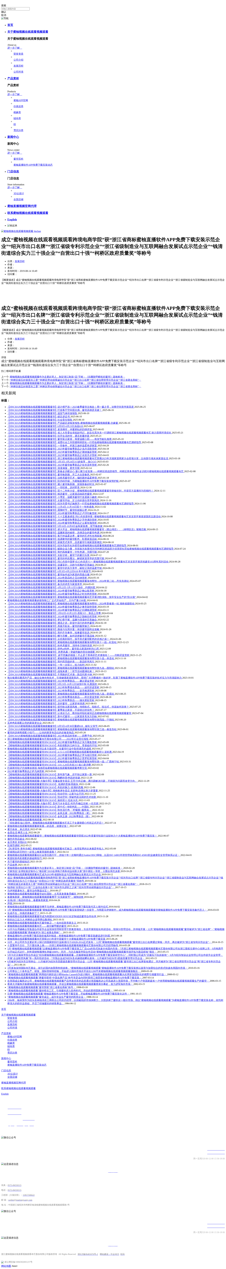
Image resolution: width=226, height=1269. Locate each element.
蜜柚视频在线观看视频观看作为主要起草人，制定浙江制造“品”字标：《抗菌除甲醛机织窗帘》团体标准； (65, 868)
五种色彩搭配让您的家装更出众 (24, 723)
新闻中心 (13, 137)
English (12, 219)
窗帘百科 (18, 159)
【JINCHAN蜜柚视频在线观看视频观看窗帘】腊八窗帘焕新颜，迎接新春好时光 (51, 484)
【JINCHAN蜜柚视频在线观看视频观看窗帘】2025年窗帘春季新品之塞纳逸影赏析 (52, 452)
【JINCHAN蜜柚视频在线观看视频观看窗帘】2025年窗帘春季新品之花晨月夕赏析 (52, 455)
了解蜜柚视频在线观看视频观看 (24, 819)
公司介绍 (18, 60)
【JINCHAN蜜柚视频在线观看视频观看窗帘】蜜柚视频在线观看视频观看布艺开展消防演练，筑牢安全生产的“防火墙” (72, 597)
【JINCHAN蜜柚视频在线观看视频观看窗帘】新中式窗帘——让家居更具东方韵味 (52, 716)
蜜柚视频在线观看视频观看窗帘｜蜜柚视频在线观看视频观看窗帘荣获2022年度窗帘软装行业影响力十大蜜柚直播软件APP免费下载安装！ (82, 835)
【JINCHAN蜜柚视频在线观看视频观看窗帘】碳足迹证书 (38, 416)
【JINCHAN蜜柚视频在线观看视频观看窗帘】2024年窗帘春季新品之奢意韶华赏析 (52, 606)
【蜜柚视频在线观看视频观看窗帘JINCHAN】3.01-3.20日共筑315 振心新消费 (49, 764)
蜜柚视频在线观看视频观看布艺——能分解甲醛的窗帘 (37, 926)
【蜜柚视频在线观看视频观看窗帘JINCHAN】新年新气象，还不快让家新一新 (50, 774)
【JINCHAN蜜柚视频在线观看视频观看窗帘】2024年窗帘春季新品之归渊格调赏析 (52, 610)
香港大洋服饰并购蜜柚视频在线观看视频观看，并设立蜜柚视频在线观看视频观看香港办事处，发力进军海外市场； (70, 984)
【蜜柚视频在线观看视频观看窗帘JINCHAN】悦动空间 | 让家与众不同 (45, 794)
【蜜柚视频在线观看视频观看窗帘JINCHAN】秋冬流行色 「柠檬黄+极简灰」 (49, 810)
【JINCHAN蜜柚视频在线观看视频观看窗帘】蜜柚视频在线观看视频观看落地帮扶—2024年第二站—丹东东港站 (68, 581)
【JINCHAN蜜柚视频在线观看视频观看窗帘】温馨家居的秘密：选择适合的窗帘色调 (53, 532)
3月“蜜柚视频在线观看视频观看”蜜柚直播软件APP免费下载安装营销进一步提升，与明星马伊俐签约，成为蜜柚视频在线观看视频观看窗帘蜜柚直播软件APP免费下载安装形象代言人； (107, 910)
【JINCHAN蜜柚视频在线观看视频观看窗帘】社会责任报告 (40, 419)
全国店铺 (18, 199)
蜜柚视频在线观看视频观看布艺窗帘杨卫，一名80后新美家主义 (42, 922)
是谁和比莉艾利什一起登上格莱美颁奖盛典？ (32, 852)
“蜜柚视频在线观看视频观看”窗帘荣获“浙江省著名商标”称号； (41, 987)
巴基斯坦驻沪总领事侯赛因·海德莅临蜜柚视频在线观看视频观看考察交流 (47, 768)
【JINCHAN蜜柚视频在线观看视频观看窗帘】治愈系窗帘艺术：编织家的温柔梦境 (52, 477)
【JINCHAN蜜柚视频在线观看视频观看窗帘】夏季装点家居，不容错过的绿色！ (51, 710)
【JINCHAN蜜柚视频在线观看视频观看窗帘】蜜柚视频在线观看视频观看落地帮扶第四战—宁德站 (61, 719)
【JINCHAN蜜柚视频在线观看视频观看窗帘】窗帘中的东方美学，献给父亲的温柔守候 (54, 568)
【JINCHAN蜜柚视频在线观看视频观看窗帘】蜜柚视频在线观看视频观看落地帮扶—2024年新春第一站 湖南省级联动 (71, 603)
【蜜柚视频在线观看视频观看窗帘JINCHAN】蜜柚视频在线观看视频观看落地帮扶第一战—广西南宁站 (63, 761)
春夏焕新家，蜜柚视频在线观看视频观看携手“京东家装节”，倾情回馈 (45, 897)
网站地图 (6, 1266)
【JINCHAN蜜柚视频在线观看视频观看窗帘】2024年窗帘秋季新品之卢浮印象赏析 (52, 513)
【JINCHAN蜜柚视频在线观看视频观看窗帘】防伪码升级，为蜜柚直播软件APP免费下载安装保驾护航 (63, 481)
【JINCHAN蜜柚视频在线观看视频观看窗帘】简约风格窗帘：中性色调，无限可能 (52, 552)
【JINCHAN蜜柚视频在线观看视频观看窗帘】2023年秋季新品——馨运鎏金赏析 (51, 681)
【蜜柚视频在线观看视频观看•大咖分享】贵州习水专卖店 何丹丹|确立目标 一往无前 (53, 803)
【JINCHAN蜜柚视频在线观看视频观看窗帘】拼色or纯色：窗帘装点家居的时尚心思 (53, 648)
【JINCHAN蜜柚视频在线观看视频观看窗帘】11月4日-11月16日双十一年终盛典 (51, 507)
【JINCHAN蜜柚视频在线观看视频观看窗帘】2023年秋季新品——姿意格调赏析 (51, 690)
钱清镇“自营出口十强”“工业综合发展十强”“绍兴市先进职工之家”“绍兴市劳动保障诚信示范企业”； (61, 887)
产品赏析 (13, 78)
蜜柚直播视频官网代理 (22, 206)
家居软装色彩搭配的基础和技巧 (24, 858)
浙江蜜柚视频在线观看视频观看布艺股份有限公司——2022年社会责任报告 (48, 739)
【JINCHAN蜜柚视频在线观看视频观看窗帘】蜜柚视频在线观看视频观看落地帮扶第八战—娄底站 (61, 694)
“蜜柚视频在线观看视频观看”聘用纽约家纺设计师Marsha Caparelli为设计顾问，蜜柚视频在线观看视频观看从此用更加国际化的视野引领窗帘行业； (87, 974)
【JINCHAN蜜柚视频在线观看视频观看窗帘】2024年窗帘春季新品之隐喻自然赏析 (52, 616)
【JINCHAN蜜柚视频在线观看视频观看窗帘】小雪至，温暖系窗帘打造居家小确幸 (52, 497)
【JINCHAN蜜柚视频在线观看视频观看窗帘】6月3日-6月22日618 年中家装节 (49, 571)
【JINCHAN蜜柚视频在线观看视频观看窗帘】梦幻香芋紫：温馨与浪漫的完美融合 (52, 619)
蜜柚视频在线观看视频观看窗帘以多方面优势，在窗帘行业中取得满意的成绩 (49, 748)
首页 (10, 25)
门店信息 (13, 171)
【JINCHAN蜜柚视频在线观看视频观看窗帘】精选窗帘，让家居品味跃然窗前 (50, 494)
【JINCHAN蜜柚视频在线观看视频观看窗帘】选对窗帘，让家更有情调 (46, 703)
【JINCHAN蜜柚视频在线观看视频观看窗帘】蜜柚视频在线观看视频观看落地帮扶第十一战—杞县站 (62, 642)
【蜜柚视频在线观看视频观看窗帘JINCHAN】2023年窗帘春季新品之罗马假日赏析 (52, 755)
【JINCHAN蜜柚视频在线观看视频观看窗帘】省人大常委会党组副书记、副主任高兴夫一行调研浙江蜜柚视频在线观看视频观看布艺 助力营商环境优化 (89, 432)
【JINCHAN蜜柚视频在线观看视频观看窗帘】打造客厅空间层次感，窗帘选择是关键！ (54, 410)
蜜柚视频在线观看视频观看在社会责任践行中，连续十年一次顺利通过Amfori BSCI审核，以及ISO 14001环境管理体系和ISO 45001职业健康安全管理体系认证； (93, 855)
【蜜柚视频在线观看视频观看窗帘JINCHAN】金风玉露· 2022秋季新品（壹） (49, 816)
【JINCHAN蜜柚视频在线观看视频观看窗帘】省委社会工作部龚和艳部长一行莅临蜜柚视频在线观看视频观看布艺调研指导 (74, 442)
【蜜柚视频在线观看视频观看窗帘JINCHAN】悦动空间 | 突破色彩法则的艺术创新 (52, 797)
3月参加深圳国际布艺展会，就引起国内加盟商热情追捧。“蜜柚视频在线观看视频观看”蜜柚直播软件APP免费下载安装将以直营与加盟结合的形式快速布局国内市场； (97, 968)
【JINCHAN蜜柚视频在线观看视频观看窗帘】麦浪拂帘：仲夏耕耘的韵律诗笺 (50, 429)
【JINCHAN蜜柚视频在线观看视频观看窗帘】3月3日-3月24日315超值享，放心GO (52, 461)
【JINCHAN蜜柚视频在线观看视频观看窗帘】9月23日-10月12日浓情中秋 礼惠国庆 (52, 684)
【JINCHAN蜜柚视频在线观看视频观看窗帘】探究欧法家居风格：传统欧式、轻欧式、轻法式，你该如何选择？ (68, 706)
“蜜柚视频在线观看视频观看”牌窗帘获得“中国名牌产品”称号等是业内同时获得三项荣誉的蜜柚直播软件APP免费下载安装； (74, 977)
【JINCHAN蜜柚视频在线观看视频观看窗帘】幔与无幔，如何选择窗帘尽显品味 (51, 635)
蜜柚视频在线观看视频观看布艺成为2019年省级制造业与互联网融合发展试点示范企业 (54, 874)
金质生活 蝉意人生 (17, 832)
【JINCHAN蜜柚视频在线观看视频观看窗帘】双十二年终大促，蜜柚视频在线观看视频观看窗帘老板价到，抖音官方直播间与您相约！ (80, 490)
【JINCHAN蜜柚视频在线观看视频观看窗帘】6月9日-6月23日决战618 (45, 426)
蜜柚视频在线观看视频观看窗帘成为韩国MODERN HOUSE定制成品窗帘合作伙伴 (52, 916)
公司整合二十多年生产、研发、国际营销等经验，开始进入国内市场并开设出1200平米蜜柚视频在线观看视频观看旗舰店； (74, 971)
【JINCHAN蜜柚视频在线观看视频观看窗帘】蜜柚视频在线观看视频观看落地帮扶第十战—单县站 (61, 658)
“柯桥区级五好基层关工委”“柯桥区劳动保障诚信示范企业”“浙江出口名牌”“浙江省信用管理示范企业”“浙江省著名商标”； (73, 884)
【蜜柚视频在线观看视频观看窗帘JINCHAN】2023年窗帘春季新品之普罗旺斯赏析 (52, 758)
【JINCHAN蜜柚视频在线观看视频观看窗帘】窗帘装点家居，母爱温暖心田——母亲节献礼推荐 (59, 439)
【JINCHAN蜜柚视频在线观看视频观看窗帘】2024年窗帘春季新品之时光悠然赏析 (52, 594)
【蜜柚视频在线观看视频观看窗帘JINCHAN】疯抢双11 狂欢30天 (42, 800)
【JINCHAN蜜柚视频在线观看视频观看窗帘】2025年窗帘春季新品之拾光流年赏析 (52, 465)
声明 (10, 903)
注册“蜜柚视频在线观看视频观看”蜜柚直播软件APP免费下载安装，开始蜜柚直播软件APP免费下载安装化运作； (68, 993)
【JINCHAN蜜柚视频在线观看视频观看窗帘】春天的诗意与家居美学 (45, 584)
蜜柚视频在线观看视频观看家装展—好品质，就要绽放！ (38, 826)
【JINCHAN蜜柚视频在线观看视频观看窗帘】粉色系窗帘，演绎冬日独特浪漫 (50, 645)
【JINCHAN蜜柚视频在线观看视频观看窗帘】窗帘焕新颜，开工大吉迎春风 (48, 474)
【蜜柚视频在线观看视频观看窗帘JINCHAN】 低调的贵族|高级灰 (43, 784)
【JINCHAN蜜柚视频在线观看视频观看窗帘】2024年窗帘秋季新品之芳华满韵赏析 (52, 519)
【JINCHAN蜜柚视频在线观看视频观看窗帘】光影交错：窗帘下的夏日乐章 (48, 555)
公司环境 (18, 71)
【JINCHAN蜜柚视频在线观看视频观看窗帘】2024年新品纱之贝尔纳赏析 (47, 577)
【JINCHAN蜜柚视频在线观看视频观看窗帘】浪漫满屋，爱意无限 (43, 468)
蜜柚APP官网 (21, 100)
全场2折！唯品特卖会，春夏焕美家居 (28, 900)
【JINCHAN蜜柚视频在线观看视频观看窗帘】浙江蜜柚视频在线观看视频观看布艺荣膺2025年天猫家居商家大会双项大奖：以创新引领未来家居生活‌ (88, 458)
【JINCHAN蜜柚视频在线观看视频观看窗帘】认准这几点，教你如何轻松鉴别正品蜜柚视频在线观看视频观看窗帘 (69, 713)
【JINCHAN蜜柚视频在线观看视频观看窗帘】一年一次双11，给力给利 (46, 665)
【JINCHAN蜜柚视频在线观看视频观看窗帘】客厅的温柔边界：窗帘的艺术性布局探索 (54, 536)
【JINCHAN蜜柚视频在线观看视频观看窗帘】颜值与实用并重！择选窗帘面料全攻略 (53, 629)
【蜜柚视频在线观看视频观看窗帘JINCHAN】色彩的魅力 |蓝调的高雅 (45, 787)
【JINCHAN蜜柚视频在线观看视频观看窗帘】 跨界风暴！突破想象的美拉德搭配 (51, 652)
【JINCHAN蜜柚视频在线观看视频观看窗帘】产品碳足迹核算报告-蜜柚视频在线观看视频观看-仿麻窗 (63, 423)
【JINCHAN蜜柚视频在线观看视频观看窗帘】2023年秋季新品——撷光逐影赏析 (51, 700)
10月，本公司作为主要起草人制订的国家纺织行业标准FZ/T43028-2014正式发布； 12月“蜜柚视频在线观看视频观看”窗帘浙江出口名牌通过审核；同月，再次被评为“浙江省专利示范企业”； (109, 942)
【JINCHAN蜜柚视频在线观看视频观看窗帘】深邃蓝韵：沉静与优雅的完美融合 (51, 565)
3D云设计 (19, 193)
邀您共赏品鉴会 (16, 839)
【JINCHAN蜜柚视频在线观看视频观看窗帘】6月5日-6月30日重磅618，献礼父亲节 (52, 726)
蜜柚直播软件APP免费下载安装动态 (33, 165)
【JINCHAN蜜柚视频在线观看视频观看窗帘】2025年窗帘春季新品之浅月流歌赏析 (52, 448)
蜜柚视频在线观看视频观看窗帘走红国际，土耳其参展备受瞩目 (42, 893)
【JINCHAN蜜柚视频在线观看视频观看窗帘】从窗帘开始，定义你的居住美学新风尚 (53, 500)
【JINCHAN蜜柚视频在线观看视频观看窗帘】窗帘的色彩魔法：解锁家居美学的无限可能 (56, 558)
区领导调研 (13, 845)
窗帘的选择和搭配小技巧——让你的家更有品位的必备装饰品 (40, 732)
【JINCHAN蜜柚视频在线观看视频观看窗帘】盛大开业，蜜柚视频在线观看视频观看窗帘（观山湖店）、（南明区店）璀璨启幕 (77, 529)
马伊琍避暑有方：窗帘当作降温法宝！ (28, 890)
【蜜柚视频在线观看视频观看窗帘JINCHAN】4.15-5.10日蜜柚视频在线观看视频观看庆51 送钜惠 (59, 752)
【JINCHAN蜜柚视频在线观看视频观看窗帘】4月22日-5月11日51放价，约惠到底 (51, 587)
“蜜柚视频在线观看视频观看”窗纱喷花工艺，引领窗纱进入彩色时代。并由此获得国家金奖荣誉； (60, 990)
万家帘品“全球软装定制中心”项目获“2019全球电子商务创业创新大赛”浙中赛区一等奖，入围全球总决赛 (64, 871)
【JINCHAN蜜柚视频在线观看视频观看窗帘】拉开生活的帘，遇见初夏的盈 (48, 436)
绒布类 (17, 118)
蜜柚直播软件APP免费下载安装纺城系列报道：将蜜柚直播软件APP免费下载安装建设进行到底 (59, 935)
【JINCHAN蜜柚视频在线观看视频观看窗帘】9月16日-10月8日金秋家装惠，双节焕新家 (55, 526)
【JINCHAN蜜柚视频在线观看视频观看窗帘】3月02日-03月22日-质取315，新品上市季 (54, 613)
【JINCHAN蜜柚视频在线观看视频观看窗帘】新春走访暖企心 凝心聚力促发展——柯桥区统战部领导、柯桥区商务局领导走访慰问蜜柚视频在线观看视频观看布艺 (95, 471)
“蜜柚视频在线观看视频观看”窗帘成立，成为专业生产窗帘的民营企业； (46, 997)
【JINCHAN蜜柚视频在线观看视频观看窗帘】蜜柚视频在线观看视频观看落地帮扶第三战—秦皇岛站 (62, 729)
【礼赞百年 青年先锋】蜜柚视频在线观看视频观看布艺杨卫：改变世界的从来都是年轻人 (56, 848)
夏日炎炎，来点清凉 (18, 829)
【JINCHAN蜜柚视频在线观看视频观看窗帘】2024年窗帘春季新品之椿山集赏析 (51, 590)
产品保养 (12, 864)
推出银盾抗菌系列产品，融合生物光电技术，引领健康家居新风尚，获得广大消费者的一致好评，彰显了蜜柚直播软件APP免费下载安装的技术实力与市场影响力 (94, 677)
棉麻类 (17, 112)
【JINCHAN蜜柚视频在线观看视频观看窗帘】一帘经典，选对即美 (43, 487)
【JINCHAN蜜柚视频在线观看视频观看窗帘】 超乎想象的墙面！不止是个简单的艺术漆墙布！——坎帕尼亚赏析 (68, 655)
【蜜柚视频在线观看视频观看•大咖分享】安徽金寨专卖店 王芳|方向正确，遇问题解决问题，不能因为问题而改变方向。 (72, 781)
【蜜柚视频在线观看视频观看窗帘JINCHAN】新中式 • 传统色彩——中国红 (48, 806)
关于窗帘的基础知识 (18, 861)
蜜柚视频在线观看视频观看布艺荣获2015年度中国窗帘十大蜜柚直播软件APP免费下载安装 (56, 939)
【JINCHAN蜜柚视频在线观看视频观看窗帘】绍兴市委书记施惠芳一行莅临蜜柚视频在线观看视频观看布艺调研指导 (70, 503)
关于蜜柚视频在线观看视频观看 (27, 31)
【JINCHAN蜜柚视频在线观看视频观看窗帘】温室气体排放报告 (42, 413)
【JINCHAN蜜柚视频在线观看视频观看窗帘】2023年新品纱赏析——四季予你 (50, 735)
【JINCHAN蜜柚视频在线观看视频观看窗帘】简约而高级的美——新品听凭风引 (51, 661)
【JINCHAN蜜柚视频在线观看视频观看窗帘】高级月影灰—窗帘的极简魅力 (48, 626)
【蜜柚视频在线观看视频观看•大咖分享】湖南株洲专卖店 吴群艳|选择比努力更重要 (53, 790)
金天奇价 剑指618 (17, 842)
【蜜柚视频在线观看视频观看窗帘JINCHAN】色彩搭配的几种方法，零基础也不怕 (52, 745)
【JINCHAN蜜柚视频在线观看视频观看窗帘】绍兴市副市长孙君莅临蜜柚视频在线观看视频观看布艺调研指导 (67, 545)
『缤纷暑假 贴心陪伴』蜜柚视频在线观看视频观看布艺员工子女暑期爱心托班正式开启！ (56, 823)
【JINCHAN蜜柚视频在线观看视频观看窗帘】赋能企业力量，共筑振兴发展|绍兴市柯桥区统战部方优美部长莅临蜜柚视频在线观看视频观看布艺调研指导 (90, 548)
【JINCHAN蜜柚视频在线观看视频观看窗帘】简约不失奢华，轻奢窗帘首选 (48, 632)
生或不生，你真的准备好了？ (23, 913)
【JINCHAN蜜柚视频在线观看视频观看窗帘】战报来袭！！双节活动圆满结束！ (51, 671)
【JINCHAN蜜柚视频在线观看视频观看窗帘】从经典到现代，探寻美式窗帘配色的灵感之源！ (58, 639)
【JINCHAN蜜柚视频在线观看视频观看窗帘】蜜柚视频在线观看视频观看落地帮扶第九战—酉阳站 (61, 668)
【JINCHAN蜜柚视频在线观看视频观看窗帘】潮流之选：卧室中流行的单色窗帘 (51, 623)
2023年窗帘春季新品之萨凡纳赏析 (26, 771)
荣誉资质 (18, 54)
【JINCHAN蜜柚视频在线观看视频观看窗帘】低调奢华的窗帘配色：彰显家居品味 (52, 539)
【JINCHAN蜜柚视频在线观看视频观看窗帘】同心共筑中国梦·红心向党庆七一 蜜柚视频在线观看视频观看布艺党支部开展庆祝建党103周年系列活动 (88, 561)
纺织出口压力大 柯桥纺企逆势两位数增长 (30, 919)
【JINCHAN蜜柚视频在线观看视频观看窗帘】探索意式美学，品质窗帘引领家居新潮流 (54, 542)
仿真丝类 (18, 106)
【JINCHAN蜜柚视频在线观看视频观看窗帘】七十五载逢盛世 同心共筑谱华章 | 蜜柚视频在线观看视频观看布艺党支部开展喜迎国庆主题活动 (84, 516)
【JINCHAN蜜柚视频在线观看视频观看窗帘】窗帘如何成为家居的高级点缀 (48, 574)
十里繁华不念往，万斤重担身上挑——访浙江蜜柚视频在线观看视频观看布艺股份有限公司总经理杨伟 (63, 945)
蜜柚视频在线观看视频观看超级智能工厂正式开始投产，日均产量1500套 (47, 600)
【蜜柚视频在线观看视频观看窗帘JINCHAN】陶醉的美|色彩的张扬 (44, 777)
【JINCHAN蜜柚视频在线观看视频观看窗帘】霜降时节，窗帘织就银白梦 (47, 510)
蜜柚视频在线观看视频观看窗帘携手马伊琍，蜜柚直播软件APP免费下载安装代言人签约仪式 (58, 906)
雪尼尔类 (18, 130)
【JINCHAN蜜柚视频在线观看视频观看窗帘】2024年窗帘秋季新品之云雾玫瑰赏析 (52, 523)
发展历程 (18, 65)
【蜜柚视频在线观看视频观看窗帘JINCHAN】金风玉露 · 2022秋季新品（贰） (49, 813)
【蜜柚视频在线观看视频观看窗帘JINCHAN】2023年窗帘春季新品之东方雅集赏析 (52, 742)
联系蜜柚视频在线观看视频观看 (27, 213)
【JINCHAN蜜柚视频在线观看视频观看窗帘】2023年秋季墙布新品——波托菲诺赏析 (53, 687)
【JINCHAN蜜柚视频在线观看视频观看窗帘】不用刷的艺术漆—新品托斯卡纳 (50, 674)
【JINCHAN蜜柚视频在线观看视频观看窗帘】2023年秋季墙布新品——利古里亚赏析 (53, 697)
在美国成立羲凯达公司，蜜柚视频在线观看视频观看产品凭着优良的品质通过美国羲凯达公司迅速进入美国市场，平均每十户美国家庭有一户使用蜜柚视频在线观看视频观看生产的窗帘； (108, 981)
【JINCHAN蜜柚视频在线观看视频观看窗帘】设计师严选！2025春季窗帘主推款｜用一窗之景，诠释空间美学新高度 (70, 407)
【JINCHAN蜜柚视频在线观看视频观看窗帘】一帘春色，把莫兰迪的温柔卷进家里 (52, 445)
